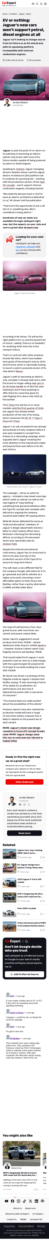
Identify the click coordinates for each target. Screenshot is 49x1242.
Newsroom (30, 1208)
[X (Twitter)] (30, 1201)
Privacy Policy (9, 1226)
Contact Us (12, 1219)
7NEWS (23, 1219)
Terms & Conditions (26, 1226)
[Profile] (41, 4)
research (20, 246)
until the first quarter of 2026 (27, 408)
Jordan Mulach (20, 102)
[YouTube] (6, 1201)
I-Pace (16, 421)
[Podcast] (42, 1201)
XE (26, 418)
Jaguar (21, 14)
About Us (17, 1208)
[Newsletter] (33, 4)
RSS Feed (41, 1226)
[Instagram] (18, 1201)
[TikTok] (24, 1201)
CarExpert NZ (36, 1219)
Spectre (42, 645)
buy (18, 250)
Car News (13, 14)
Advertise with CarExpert (17, 1214)
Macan (19, 371)
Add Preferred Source (26, 974)
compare (31, 246)
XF (30, 418)
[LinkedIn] (36, 1201)
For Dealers (38, 1214)
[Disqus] (24, 1025)
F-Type (35, 418)
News (28, 14)
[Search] (37, 4)
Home (5, 14)
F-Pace (10, 405)
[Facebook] (12, 1201)
